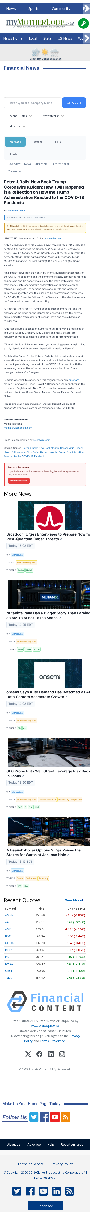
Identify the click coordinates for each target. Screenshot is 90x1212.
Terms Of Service (52, 1041)
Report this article (18, 480)
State (47, 38)
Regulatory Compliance (70, 799)
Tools (13, 154)
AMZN (9, 915)
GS (30, 807)
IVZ (19, 886)
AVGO (21, 570)
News (11, 8)
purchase (74, 379)
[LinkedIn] (51, 1054)
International (60, 163)
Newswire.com (53, 238)
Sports (33, 8)
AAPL (8, 922)
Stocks (37, 141)
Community (61, 8)
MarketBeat (17, 554)
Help (51, 1144)
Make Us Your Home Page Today (31, 1103)
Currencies (41, 163)
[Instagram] (62, 1054)
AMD (20, 649)
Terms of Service (31, 1164)
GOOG (9, 943)
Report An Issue (72, 1144)
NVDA (29, 570)
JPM (36, 807)
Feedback (45, 1206)
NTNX (28, 649)
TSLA (8, 978)
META (8, 950)
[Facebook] (39, 1054)
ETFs (58, 141)
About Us (13, 1144)
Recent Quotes (17, 115)
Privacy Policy (62, 1164)
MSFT (8, 957)
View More (73, 900)
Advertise (34, 1144)
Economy (43, 878)
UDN (26, 886)
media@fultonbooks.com (18, 427)
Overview (14, 163)
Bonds (20, 878)
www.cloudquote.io (45, 1026)
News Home (13, 38)
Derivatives (31, 878)
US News (65, 38)
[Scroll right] (86, 9)
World (82, 38)
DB (19, 728)
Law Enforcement (47, 799)
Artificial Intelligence (26, 562)
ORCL (8, 971)
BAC (20, 807)
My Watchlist (51, 115)
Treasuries (15, 171)
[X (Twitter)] (28, 1054)
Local (33, 38)
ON (24, 728)
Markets (15, 141)
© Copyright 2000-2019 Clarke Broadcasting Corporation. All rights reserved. (45, 1174)
